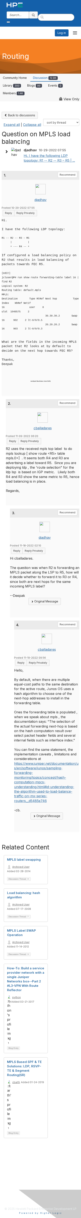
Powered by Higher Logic (40, 1213)
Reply (8, 213)
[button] (7, 151)
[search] (33, 15)
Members (13, 93)
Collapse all (32, 125)
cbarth (16, 1082)
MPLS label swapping (24, 860)
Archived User (20, 866)
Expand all (12, 125)
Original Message (45, 601)
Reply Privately (25, 213)
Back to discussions (21, 115)
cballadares (43, 428)
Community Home (15, 77)
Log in (62, 33)
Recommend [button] (67, 174)
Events (54, 85)
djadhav (40, 200)
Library (11, 85)
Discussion (44, 77)
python (16, 997)
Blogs (33, 85)
